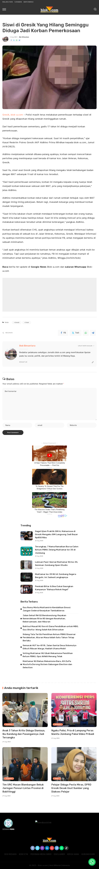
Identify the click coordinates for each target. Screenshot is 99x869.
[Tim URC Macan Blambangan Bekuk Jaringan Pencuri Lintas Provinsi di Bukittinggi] (25, 764)
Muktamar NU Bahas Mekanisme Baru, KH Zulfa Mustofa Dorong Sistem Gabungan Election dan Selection (47, 664)
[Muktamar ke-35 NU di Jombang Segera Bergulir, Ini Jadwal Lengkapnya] (27, 577)
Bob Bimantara (24, 37)
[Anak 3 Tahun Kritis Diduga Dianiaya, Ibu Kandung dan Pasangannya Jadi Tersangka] (25, 710)
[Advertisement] (49, 295)
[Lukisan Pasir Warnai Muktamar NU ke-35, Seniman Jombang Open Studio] (27, 564)
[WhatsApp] (16, 40)
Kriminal (9, 724)
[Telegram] (19, 40)
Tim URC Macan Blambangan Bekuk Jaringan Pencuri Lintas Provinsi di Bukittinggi (23, 788)
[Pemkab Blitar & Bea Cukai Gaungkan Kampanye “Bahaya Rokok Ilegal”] (27, 589)
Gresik (17, 322)
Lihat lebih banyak (85, 346)
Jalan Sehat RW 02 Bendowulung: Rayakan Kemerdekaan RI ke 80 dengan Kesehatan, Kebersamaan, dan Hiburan (44, 618)
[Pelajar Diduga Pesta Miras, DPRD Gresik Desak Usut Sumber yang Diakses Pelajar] (74, 764)
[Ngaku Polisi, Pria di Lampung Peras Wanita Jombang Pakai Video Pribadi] (74, 710)
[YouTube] (52, 848)
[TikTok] (66, 848)
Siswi (27, 322)
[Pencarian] (95, 9)
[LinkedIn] (47, 848)
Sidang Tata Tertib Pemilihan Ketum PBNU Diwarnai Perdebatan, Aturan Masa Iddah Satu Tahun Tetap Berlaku (49, 637)
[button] (92, 862)
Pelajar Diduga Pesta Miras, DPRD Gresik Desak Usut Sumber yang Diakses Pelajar (71, 788)
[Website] (92, 362)
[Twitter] (14, 40)
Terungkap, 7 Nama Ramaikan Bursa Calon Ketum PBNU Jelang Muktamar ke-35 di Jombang (56, 549)
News (57, 778)
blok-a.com (17, 114)
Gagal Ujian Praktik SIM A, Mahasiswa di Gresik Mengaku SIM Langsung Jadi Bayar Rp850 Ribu (56, 534)
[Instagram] (42, 848)
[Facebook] (11, 40)
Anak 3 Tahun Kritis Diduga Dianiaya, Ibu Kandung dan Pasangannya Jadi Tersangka (23, 734)
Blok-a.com (45, 266)
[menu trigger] (4, 9)
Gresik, (6, 114)
